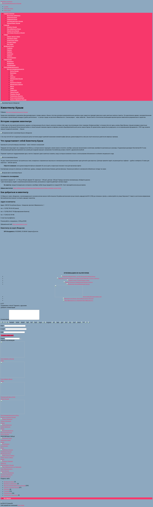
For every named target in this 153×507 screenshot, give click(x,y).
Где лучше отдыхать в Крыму (16, 33)
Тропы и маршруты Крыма (18, 100)
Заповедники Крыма (16, 79)
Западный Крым (12, 17)
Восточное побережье (13, 15)
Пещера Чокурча (88, 282)
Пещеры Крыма (15, 94)
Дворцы (12, 77)
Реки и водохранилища (17, 98)
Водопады (13, 73)
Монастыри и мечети (16, 84)
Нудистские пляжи (12, 40)
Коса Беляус (4, 446)
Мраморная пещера (84, 284)
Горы (11, 75)
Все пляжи (10, 44)
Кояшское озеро (6, 440)
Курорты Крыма (12, 27)
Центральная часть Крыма (15, 21)
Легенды (6, 489)
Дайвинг (9, 56)
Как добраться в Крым (14, 29)
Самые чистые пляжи (13, 36)
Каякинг (9, 50)
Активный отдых (9, 46)
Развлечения (8, 59)
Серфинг (9, 52)
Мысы (12, 86)
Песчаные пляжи (12, 38)
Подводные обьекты (16, 96)
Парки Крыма (14, 92)
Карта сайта (7, 10)
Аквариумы (10, 63)
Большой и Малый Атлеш (88, 276)
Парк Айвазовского (87, 300)
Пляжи (6, 34)
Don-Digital (21, 505)
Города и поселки (9, 13)
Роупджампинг (11, 57)
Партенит (3, 463)
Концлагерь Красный (87, 298)
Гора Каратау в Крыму (7, 359)
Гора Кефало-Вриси (6, 379)
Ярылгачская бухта (6, 432)
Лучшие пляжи (11, 42)
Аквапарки (10, 61)
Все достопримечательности (15, 69)
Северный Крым (12, 19)
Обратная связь (8, 8)
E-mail (3, 329)
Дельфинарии (11, 65)
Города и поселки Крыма (8, 417)
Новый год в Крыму (13, 31)
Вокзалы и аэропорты (10, 483)
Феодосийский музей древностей (92, 296)
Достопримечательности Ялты (10, 415)
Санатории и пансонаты (11, 495)
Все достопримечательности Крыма (17, 112)
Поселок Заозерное (6, 474)
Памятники (13, 90)
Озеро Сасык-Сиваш (7, 457)
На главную (7, 498)
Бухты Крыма (14, 71)
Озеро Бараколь (5, 427)
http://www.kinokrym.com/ (20, 224)
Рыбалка (9, 48)
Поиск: (3, 338)
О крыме (6, 25)
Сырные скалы (85, 280)
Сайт (2, 332)
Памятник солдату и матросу (91, 278)
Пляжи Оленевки (6, 421)
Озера (12, 88)
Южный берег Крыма (13, 23)
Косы (11, 80)
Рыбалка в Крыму (6, 452)
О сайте (6, 6)
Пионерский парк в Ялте (8, 397)
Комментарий (5, 319)
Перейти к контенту (6, 1)
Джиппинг (10, 54)
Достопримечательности (11, 67)
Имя (2, 326)
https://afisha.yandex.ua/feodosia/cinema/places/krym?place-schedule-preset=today (37, 188)
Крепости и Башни (15, 82)
